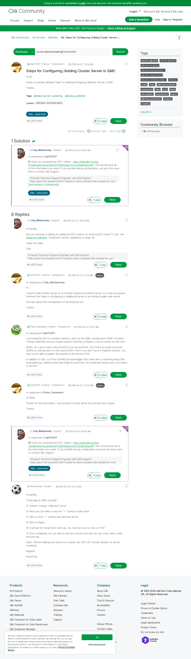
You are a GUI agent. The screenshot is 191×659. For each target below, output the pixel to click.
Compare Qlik (60, 605)
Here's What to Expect (121, 28)
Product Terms (149, 627)
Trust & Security (105, 600)
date (157, 89)
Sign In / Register (173, 19)
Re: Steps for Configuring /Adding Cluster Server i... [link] (90, 37)
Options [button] (179, 37)
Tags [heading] (144, 53)
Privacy (101, 610)
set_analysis (147, 94)
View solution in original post (43, 184)
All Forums (38, 37)
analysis (168, 99)
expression (146, 89)
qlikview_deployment (151, 75)
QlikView (53, 37)
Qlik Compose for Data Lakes (26, 619)
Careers (101, 614)
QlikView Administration (49, 103)
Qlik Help (177, 11)
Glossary (58, 610)
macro (174, 94)
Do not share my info (153, 632)
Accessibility (103, 605)
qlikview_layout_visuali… (153, 70)
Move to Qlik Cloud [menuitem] (85, 20)
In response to (42, 156)
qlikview (173, 80)
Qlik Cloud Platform (20, 595)
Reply (118, 120)
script (144, 84)
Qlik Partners (60, 595)
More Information (97, 644)
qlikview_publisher (75, 95)
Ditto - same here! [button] (37, 114)
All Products (16, 590)
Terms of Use (148, 617)
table (172, 89)
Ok (97, 637)
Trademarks (147, 613)
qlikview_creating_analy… (153, 80)
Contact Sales (104, 628)
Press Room (103, 595)
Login (82, 3)
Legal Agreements (150, 622)
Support (57, 619)
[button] (126, 64)
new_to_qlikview (149, 60)
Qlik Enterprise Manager (22, 629)
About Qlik (102, 590)
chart (152, 84)
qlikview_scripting (150, 65)
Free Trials (58, 600)
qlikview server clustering (48, 95)
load (165, 89)
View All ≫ (146, 112)
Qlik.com (148, 11)
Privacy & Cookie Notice (154, 608)
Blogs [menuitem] (40, 20)
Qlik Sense (15, 600)
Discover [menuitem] (65, 20)
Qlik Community (20, 37)
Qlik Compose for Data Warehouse (29, 624)
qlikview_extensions (151, 99)
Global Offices (105, 624)
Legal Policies (148, 603)
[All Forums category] (142, 131)
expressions (162, 94)
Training (57, 614)
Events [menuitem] (52, 20)
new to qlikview (168, 60)
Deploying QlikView (36, 237)
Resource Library (62, 590)
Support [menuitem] (28, 20)
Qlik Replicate (17, 614)
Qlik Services (163, 11)
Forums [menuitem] (14, 20)
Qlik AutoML (16, 605)
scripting (145, 103)
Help (157, 19)
